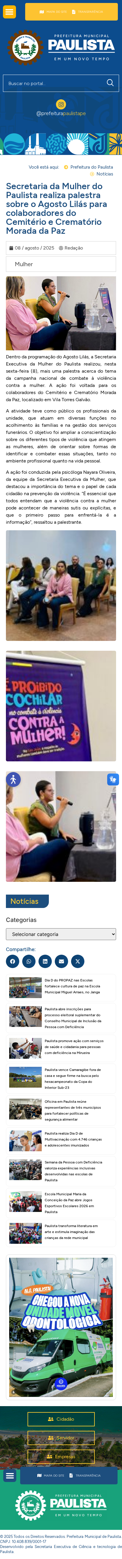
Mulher (24, 264)
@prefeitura (61, 113)
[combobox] (52, 83)
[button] (9, 11)
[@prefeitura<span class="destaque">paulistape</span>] (61, 104)
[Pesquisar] (112, 83)
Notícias (24, 901)
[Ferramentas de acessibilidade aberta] (13, 779)
